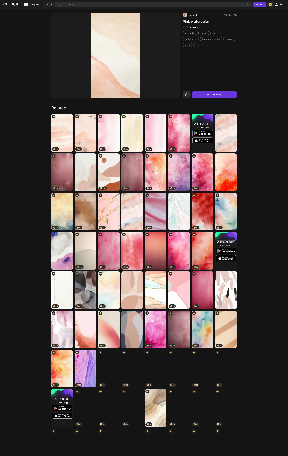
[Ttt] (226, 290)
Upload (259, 4)
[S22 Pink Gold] (85, 329)
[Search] (249, 4)
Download (216, 94)
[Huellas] (155, 290)
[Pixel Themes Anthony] (132, 329)
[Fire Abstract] (226, 172)
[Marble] (85, 172)
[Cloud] (62, 251)
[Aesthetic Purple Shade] (132, 211)
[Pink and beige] (132, 290)
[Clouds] (226, 133)
